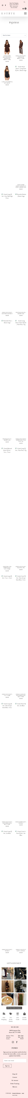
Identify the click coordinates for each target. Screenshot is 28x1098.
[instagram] (3, 5)
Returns (15, 1087)
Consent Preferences (16, 1093)
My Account (15, 1080)
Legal (23, 1093)
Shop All (14, 1074)
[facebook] (5, 5)
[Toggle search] (24, 2)
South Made (14, 1095)
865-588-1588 (15, 1027)
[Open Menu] (25, 13)
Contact (15, 1077)
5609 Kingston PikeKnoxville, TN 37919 (15, 1031)
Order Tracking (14, 1083)
